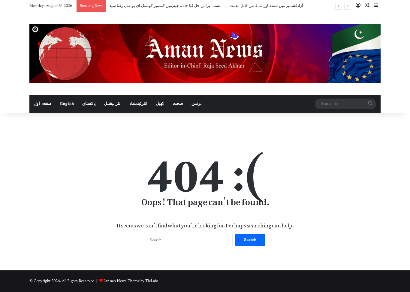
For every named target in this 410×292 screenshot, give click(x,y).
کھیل (160, 104)
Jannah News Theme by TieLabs (131, 281)
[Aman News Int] (205, 53)
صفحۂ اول (43, 104)
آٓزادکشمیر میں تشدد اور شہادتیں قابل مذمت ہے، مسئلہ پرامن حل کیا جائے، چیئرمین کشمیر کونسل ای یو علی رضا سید (206, 6)
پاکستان (89, 104)
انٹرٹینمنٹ (138, 104)
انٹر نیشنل (113, 104)
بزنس (196, 104)
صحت (178, 104)
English (67, 104)
